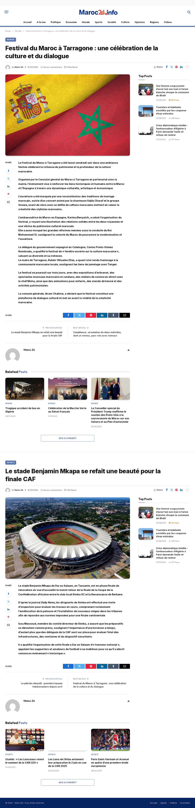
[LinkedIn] (8, 186)
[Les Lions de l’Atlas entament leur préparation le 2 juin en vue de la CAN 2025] (67, 740)
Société (112, 22)
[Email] (8, 202)
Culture (125, 22)
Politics (173, 803)
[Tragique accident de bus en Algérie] (24, 389)
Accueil (27, 22)
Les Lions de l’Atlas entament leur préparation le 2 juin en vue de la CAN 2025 (67, 763)
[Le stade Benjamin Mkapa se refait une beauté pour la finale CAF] (67, 538)
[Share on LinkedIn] (181, 67)
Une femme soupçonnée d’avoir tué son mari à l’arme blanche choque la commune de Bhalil (172, 90)
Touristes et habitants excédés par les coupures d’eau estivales (171, 110)
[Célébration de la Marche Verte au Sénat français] (67, 389)
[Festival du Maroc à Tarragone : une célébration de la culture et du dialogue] (67, 115)
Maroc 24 (19, 67)
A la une (41, 22)
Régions (154, 22)
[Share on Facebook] (166, 67)
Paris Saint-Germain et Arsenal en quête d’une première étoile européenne (110, 763)
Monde (86, 22)
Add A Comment (68, 438)
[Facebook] (8, 171)
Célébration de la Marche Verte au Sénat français (67, 410)
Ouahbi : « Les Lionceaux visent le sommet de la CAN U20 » (24, 761)
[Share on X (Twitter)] (171, 67)
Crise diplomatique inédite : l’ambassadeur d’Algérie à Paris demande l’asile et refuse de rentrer (172, 130)
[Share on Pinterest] (176, 67)
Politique (56, 22)
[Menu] (7, 12)
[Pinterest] (8, 194)
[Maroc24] (97, 11)
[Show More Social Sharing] (187, 67)
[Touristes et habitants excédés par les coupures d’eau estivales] (145, 111)
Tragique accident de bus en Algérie (22, 410)
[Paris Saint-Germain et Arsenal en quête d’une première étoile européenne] (110, 740)
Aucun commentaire (53, 67)
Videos (168, 22)
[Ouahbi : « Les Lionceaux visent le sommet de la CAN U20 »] (24, 740)
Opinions (140, 22)
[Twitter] (8, 179)
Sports (98, 22)
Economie (71, 22)
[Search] (188, 12)
